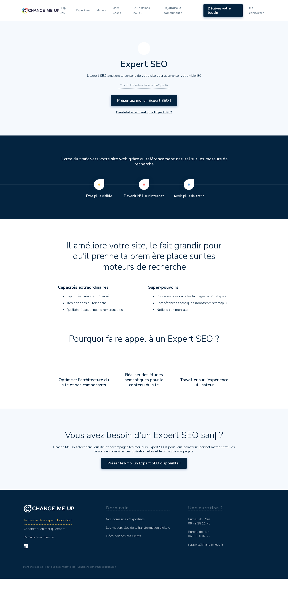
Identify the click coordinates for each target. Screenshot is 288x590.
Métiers (101, 10)
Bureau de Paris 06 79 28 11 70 (199, 521)
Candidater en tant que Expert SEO (144, 112)
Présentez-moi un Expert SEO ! (144, 100)
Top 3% (63, 10)
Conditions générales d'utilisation (96, 567)
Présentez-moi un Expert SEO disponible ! (144, 463)
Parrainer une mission (39, 537)
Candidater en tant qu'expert (44, 529)
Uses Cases (117, 10)
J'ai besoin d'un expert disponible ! (48, 520)
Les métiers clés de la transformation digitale (138, 528)
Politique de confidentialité (60, 567)
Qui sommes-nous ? (142, 10)
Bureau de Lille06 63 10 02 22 (199, 534)
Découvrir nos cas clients (123, 536)
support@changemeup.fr (205, 544)
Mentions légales (33, 567)
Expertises (83, 10)
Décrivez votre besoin (219, 10)
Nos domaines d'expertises (125, 519)
